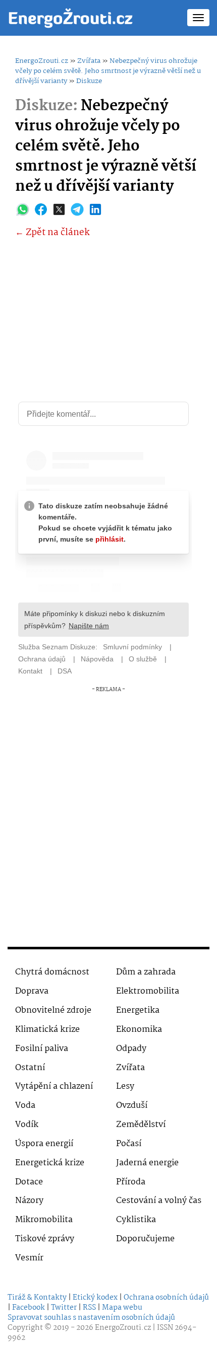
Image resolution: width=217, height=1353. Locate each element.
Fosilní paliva (41, 1049)
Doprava (31, 991)
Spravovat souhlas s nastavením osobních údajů (91, 1318)
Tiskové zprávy (44, 1239)
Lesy (125, 1086)
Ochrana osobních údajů (166, 1298)
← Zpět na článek (52, 233)
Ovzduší (131, 1105)
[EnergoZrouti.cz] (70, 17)
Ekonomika (139, 1029)
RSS (89, 1308)
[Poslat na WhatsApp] (22, 209)
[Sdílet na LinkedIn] (95, 209)
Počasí (128, 1144)
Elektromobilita (147, 991)
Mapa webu (122, 1308)
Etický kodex (95, 1298)
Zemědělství (141, 1125)
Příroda (130, 1182)
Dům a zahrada (146, 972)
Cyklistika (136, 1220)
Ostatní (30, 1068)
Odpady (131, 1049)
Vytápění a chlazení (54, 1086)
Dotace (29, 1182)
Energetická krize (49, 1163)
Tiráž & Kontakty (37, 1298)
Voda (25, 1105)
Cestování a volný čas (158, 1201)
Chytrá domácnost (52, 972)
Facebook (28, 1308)
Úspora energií (44, 1144)
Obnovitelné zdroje (53, 1010)
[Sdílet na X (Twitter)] (59, 209)
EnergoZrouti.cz (41, 60)
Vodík (26, 1125)
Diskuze (89, 81)
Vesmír (29, 1258)
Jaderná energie (147, 1163)
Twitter (64, 1308)
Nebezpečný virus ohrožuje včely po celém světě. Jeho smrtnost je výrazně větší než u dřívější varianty (108, 71)
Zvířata (88, 60)
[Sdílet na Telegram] (77, 209)
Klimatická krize (47, 1029)
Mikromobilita (44, 1220)
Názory (29, 1201)
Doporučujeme (145, 1239)
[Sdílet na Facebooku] (40, 209)
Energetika (137, 1010)
